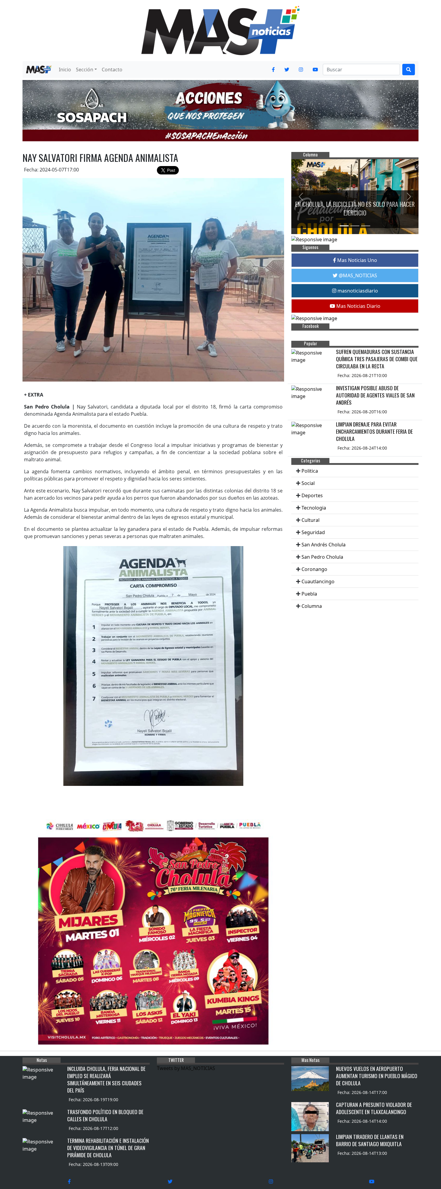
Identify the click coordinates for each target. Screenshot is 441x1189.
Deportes (312, 495)
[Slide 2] (354, 225)
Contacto (112, 69)
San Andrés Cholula (324, 544)
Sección (84, 69)
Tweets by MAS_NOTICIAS (186, 1068)
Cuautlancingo (318, 581)
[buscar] (408, 69)
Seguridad (313, 532)
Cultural (311, 520)
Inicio (65, 69)
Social (308, 483)
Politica (310, 471)
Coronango (314, 569)
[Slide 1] (344, 225)
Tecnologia (314, 507)
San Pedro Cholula (322, 557)
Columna (312, 606)
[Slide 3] (365, 225)
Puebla (309, 593)
